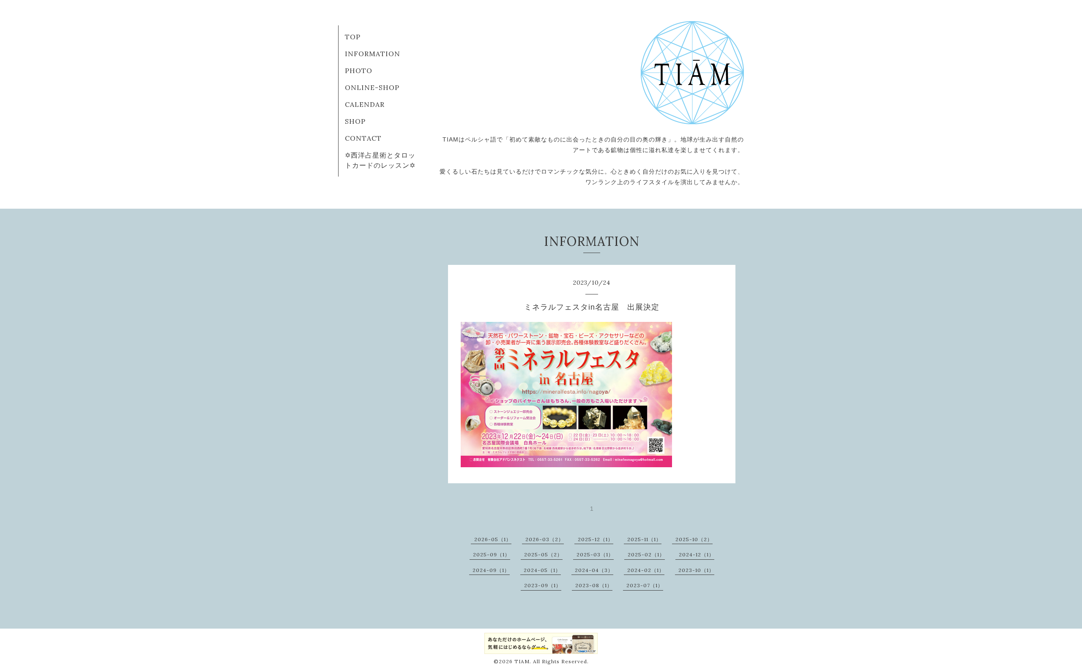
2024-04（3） (594, 570)
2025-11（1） (644, 539)
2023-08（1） (593, 585)
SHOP (355, 121)
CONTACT (363, 138)
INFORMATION (372, 53)
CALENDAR (365, 104)
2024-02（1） (645, 570)
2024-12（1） (696, 554)
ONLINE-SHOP (372, 87)
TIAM (522, 661)
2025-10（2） (694, 539)
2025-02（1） (646, 554)
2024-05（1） (542, 570)
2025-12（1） (595, 539)
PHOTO (358, 70)
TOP (353, 37)
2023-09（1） (542, 585)
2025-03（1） (595, 554)
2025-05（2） (543, 554)
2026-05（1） (492, 539)
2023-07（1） (644, 585)
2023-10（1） (696, 570)
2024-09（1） (491, 570)
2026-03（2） (544, 539)
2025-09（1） (491, 554)
